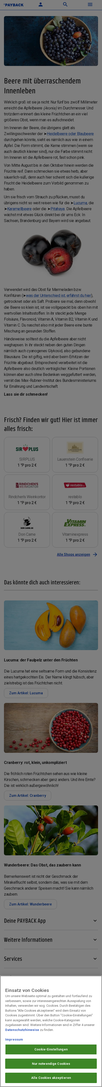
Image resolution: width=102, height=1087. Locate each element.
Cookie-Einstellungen (51, 1049)
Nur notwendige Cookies (51, 1064)
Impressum (14, 1039)
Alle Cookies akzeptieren (51, 1078)
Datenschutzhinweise (22, 1030)
